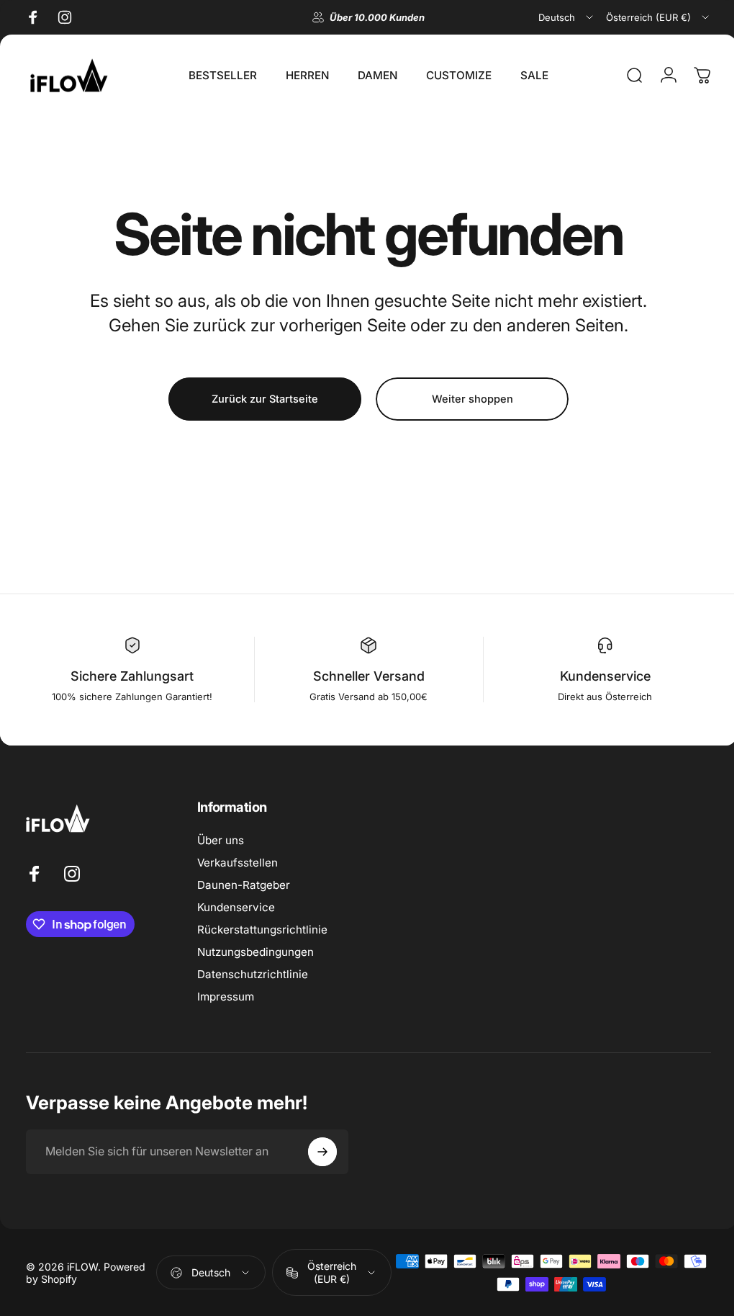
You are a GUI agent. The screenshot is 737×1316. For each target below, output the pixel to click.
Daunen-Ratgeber (243, 885)
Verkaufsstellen (237, 862)
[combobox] (566, 17)
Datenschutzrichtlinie (252, 974)
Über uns (220, 840)
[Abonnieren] (322, 1151)
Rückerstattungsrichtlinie (262, 929)
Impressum (225, 996)
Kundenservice (236, 907)
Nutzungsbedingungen (255, 952)
